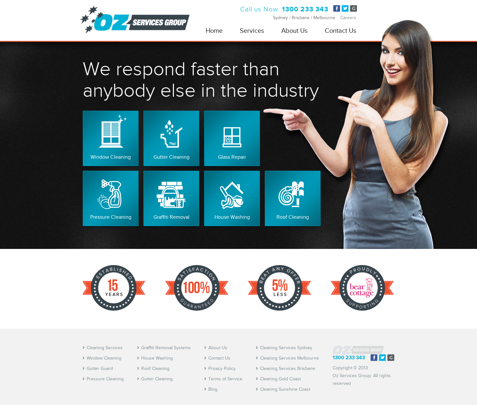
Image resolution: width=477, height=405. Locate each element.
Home (214, 30)
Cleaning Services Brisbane (287, 368)
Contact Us (340, 30)
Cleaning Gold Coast (280, 378)
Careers (348, 17)
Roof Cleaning (155, 368)
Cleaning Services (105, 347)
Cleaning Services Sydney (286, 347)
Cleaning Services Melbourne (289, 358)
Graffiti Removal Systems (166, 347)
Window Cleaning (104, 358)
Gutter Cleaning (157, 378)
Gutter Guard (100, 368)
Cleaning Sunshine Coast (285, 389)
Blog (212, 389)
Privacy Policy (222, 368)
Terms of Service (225, 378)
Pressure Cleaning (105, 378)
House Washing (157, 358)
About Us (294, 30)
